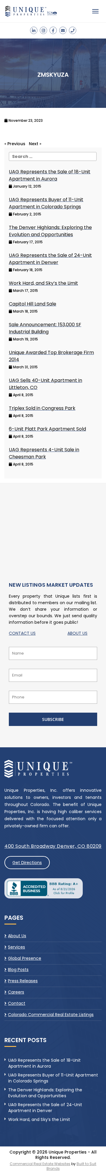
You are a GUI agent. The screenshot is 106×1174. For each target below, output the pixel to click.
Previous (16, 144)
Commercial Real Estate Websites (40, 1163)
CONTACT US (22, 633)
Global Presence (24, 958)
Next (33, 144)
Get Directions (27, 863)
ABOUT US (77, 633)
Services (16, 947)
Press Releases (23, 981)
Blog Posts (18, 970)
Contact (16, 1003)
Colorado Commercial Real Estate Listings (51, 1015)
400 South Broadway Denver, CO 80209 (53, 846)
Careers (16, 992)
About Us (17, 936)
